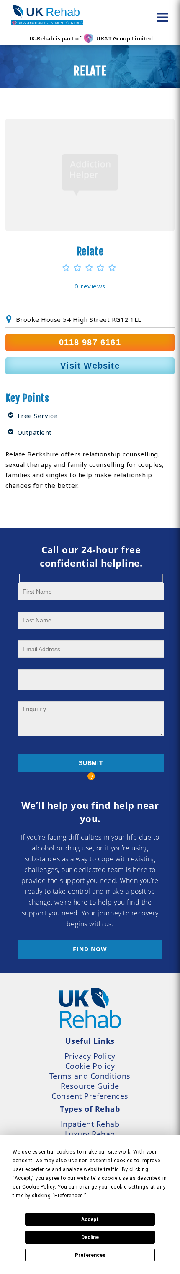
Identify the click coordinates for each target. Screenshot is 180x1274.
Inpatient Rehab (90, 1124)
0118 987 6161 (90, 342)
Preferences (90, 1255)
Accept (90, 1219)
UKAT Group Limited (124, 38)
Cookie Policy (90, 1066)
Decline (90, 1237)
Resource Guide (90, 1086)
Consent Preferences (90, 1096)
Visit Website (90, 365)
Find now (90, 949)
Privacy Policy (90, 1056)
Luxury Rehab (90, 1134)
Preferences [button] (68, 1196)
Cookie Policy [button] (38, 1187)
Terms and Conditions (90, 1076)
